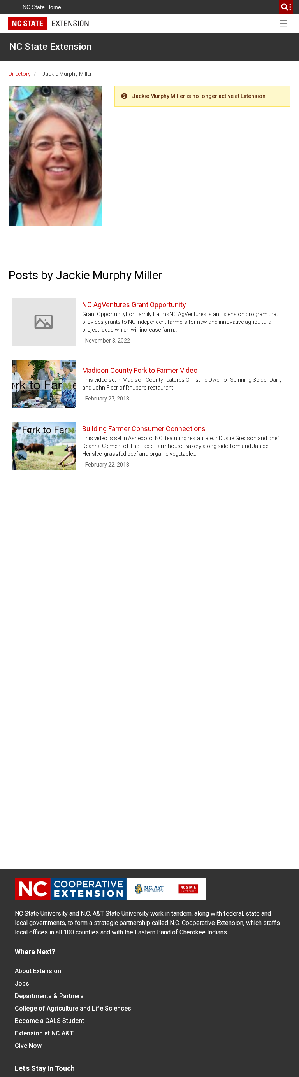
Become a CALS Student (49, 1021)
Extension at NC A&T (44, 1033)
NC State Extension (50, 46)
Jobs (22, 983)
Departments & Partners (49, 996)
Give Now (28, 1045)
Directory (20, 74)
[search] (286, 7)
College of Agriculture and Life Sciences (73, 1008)
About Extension (38, 971)
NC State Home (42, 7)
